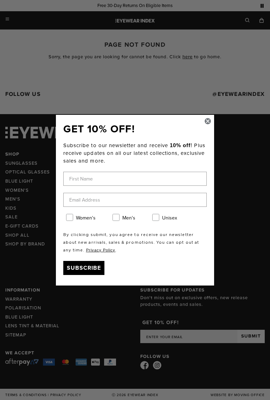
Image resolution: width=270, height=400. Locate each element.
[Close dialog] (207, 121)
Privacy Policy (101, 250)
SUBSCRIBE (84, 268)
